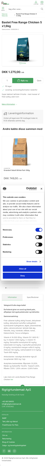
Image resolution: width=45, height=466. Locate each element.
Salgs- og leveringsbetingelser (14, 445)
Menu (3, 10)
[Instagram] (14, 451)
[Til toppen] (22, 387)
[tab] (5, 287)
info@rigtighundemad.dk (11, 404)
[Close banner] (41, 189)
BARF (4, 418)
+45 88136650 (8, 401)
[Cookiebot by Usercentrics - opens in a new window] (27, 188)
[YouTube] (9, 451)
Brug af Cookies (8, 442)
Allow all (22, 269)
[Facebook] (4, 451)
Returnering (6, 439)
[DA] (5, 3)
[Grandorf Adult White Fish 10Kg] (22, 152)
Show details (31, 261)
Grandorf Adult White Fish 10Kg (17, 170)
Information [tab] (12, 297)
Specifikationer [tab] (33, 297)
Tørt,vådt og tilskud (10, 421)
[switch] (38, 237)
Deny (22, 276)
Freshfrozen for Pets (10, 425)
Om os (4, 435)
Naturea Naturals (5, 15)
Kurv (42, 4)
